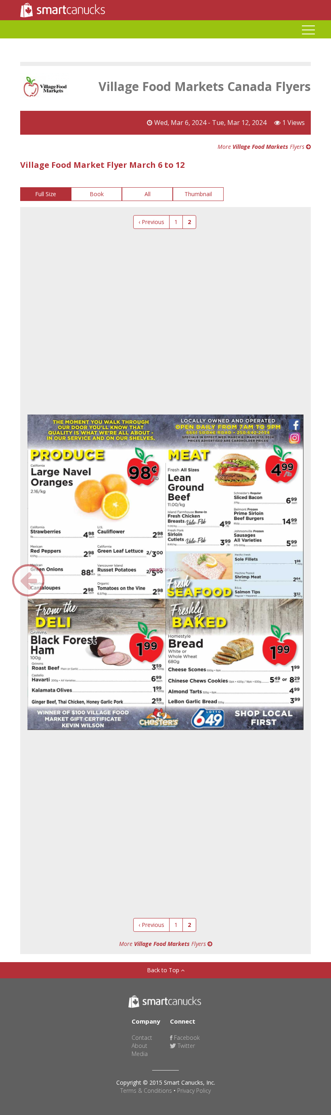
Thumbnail (198, 194)
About (139, 1045)
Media (140, 1054)
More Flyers (262, 146)
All (148, 194)
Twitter (185, 1045)
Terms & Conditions (146, 1090)
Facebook (186, 1037)
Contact (142, 1037)
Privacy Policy (194, 1090)
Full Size (45, 194)
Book (97, 194)
